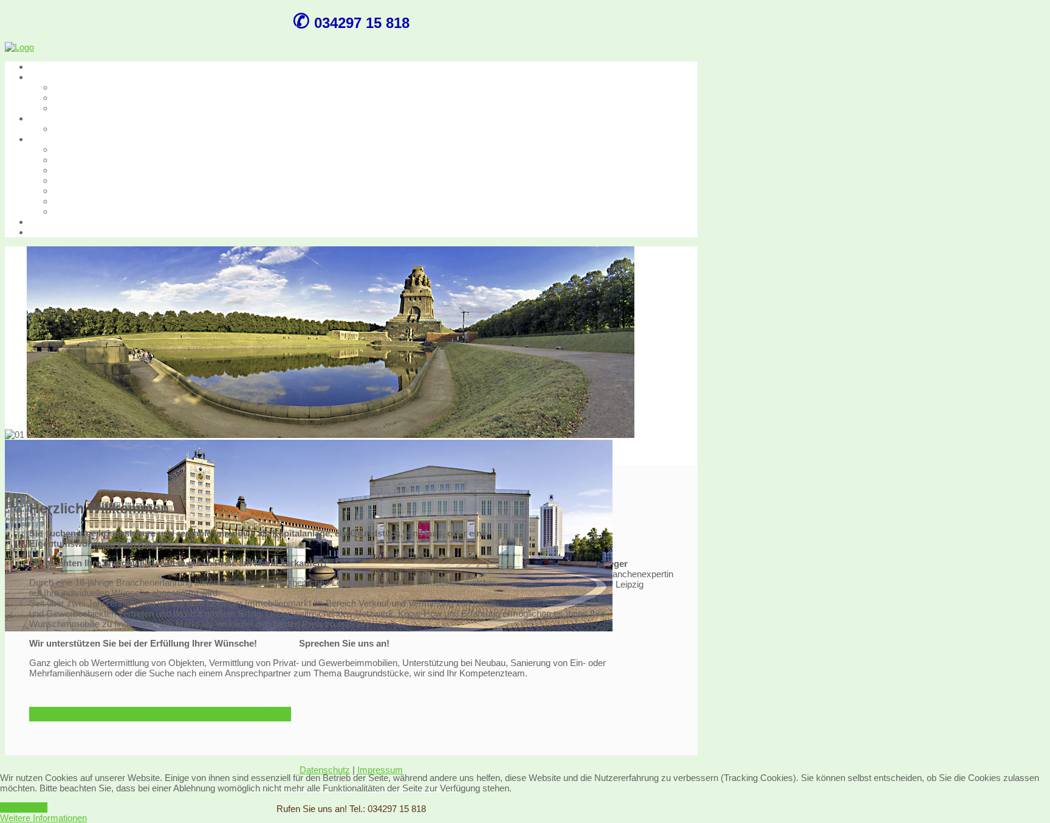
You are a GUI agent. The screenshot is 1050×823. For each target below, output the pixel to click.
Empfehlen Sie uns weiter (103, 191)
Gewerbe (71, 108)
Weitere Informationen (43, 818)
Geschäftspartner (88, 180)
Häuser (68, 97)
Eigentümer (76, 170)
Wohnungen (77, 87)
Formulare (49, 222)
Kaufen (43, 77)
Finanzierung (79, 160)
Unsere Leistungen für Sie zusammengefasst (160, 714)
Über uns (47, 66)
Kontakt (44, 232)
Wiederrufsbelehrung (94, 201)
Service (44, 139)
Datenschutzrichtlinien (97, 211)
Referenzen (76, 149)
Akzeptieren (23, 807)
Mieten (42, 118)
